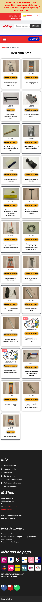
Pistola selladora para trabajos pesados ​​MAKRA (31, 373)
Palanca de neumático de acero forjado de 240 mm (10, 341)
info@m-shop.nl (7, 509)
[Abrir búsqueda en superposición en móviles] (27, 26)
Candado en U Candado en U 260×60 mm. (10, 116)
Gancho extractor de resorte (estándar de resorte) (31, 211)
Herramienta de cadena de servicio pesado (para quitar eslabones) (11, 245)
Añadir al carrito (10, 78)
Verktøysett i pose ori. (10, 436)
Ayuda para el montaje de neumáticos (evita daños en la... (11, 83)
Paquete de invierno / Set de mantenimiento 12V (31, 339)
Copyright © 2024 (7, 599)
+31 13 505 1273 (11, 506)
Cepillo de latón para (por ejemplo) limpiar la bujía (11, 148)
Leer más (10, 110)
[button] (4, 39)
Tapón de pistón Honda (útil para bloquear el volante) (31, 405)
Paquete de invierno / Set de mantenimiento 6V (10, 372)
